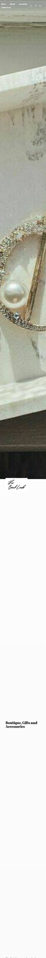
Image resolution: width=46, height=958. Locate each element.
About (12, 4)
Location (23, 4)
